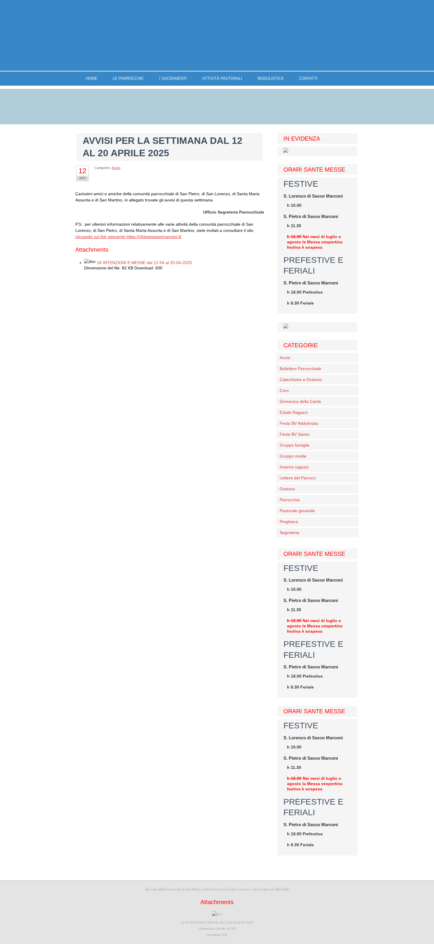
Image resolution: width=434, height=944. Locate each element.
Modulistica (270, 78)
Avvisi (116, 168)
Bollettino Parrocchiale (300, 368)
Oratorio (287, 488)
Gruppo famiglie (294, 445)
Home (91, 78)
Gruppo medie (293, 456)
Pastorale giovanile (297, 510)
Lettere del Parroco (298, 478)
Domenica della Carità (300, 401)
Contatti (308, 78)
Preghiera (289, 521)
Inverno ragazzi (294, 467)
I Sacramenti (173, 78)
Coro (284, 390)
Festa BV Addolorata (299, 423)
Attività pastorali (222, 78)
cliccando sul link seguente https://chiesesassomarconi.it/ (128, 236)
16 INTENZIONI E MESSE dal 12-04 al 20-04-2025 (144, 262)
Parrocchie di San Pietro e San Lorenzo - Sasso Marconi (217, 35)
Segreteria (289, 532)
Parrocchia (290, 499)
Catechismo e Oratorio (301, 379)
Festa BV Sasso (294, 434)
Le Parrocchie (128, 78)
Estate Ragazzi (294, 412)
